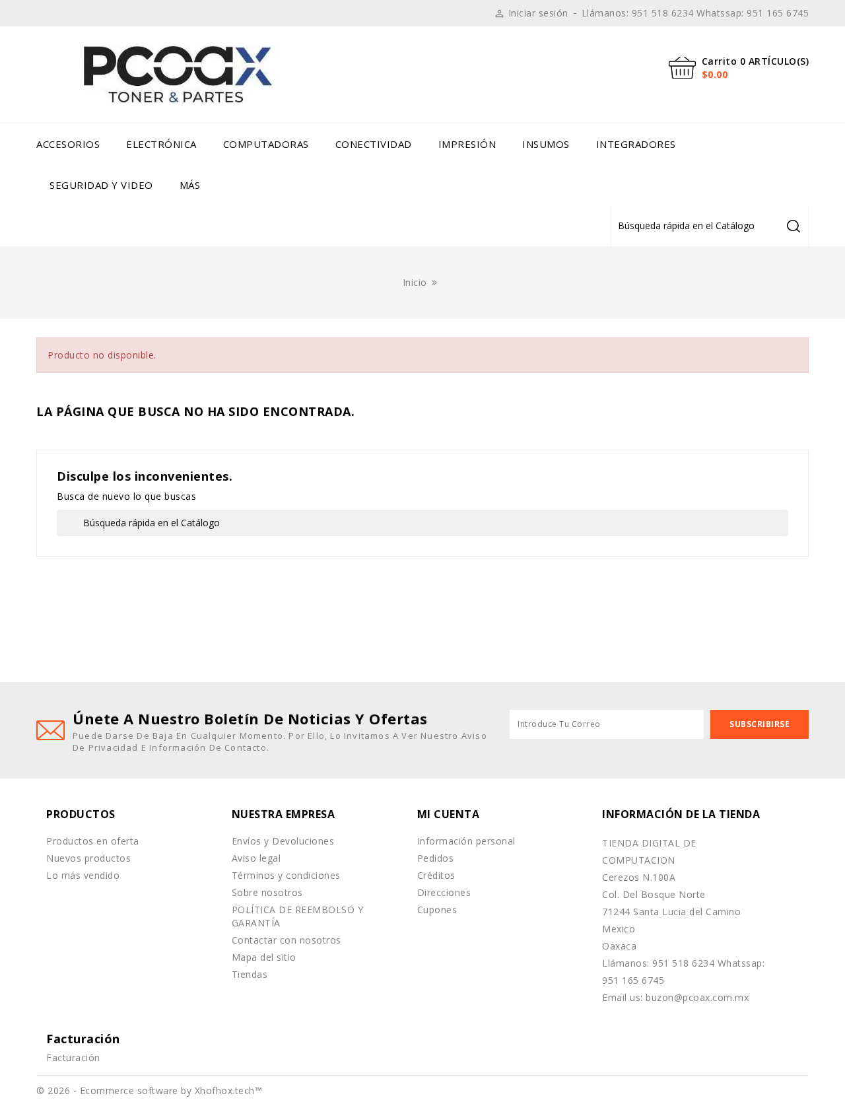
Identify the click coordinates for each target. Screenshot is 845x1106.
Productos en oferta (92, 841)
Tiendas (250, 974)
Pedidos (435, 858)
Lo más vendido (82, 875)
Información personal (466, 841)
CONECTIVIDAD (373, 144)
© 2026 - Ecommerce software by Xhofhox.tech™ (149, 1090)
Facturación (73, 1057)
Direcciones (444, 892)
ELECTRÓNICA (161, 144)
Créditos (436, 875)
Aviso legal (256, 858)
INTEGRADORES (636, 144)
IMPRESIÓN (467, 144)
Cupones (437, 909)
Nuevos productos (88, 858)
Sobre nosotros (267, 892)
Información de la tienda (681, 814)
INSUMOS (546, 144)
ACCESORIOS (68, 144)
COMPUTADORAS (266, 144)
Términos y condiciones (286, 875)
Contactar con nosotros (286, 940)
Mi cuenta (448, 814)
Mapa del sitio (264, 957)
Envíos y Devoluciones (283, 841)
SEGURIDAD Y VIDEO (101, 184)
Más (190, 184)
